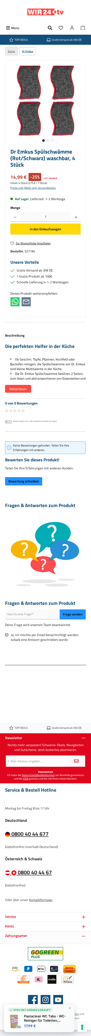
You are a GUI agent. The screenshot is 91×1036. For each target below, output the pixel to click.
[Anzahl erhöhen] (76, 217)
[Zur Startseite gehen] (45, 12)
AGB (25, 778)
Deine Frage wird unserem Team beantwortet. (38, 624)
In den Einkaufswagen (45, 229)
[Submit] (76, 761)
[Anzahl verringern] (15, 217)
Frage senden (72, 614)
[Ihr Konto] (72, 28)
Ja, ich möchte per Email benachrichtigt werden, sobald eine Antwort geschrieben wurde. (45, 637)
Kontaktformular (40, 899)
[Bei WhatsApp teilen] (15, 301)
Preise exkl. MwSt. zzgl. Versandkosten (33, 188)
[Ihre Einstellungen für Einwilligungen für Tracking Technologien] (82, 1027)
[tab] (45, 366)
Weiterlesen (18, 388)
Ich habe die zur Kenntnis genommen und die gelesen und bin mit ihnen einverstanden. (45, 776)
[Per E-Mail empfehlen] (26, 301)
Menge (15, 207)
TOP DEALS (21, 39)
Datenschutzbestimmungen (38, 775)
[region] (45, 106)
